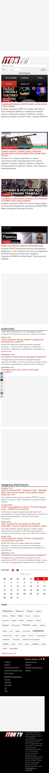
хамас (43, 644)
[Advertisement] (24, 298)
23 (11, 593)
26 (31, 593)
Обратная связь (31, 662)
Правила (28, 665)
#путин (28, 616)
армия (35, 625)
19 (31, 590)
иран (17, 635)
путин (6, 643)
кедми (23, 635)
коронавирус (41, 635)
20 (38, 590)
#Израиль (8, 610)
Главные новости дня (24, 79)
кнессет (31, 635)
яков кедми (13, 648)
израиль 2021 (7, 635)
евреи (17, 631)
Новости (7, 665)
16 (11, 590)
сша (20, 644)
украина (35, 644)
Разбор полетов (9, 85)
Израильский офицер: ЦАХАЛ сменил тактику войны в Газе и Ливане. (24, 105)
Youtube (7, 679)
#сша (21, 620)
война (5, 631)
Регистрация (24, 73)
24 (18, 593)
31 (18, 597)
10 (18, 586)
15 (5, 590)
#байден (39, 611)
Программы (10, 78)
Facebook (7, 682)
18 (24, 590)
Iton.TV (13, 734)
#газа (13, 615)
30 (11, 597)
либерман (6, 639)
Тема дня (40, 79)
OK (5, 688)
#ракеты (36, 616)
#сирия (13, 620)
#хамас (38, 620)
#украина (30, 620)
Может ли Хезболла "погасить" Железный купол (22, 245)
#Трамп (30, 611)
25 (24, 593)
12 (31, 586)
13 (38, 586)
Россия (26, 624)
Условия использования (33, 667)
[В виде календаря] (13, 569)
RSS (6, 691)
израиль (38, 630)
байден (42, 625)
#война (5, 616)
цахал (5, 648)
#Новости (20, 611)
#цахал (6, 625)
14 (44, 586)
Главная (7, 662)
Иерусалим (16, 625)
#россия (6, 620)
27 (38, 593)
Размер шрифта (31, 659)
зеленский (26, 631)
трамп (27, 644)
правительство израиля (31, 639)
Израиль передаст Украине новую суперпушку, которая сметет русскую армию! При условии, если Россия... (23, 153)
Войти (43, 69)
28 (44, 593)
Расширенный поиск (11, 667)
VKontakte (7, 685)
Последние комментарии (13, 670)
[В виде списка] (17, 569)
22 (5, 593)
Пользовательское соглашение (30, 769)
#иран (20, 615)
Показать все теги (8, 653)
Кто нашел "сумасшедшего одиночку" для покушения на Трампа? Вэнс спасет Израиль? (24, 199)
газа (11, 631)
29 (5, 597)
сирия (13, 644)
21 (44, 590)
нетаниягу (16, 639)
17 (18, 590)
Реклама (28, 670)
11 (24, 586)
